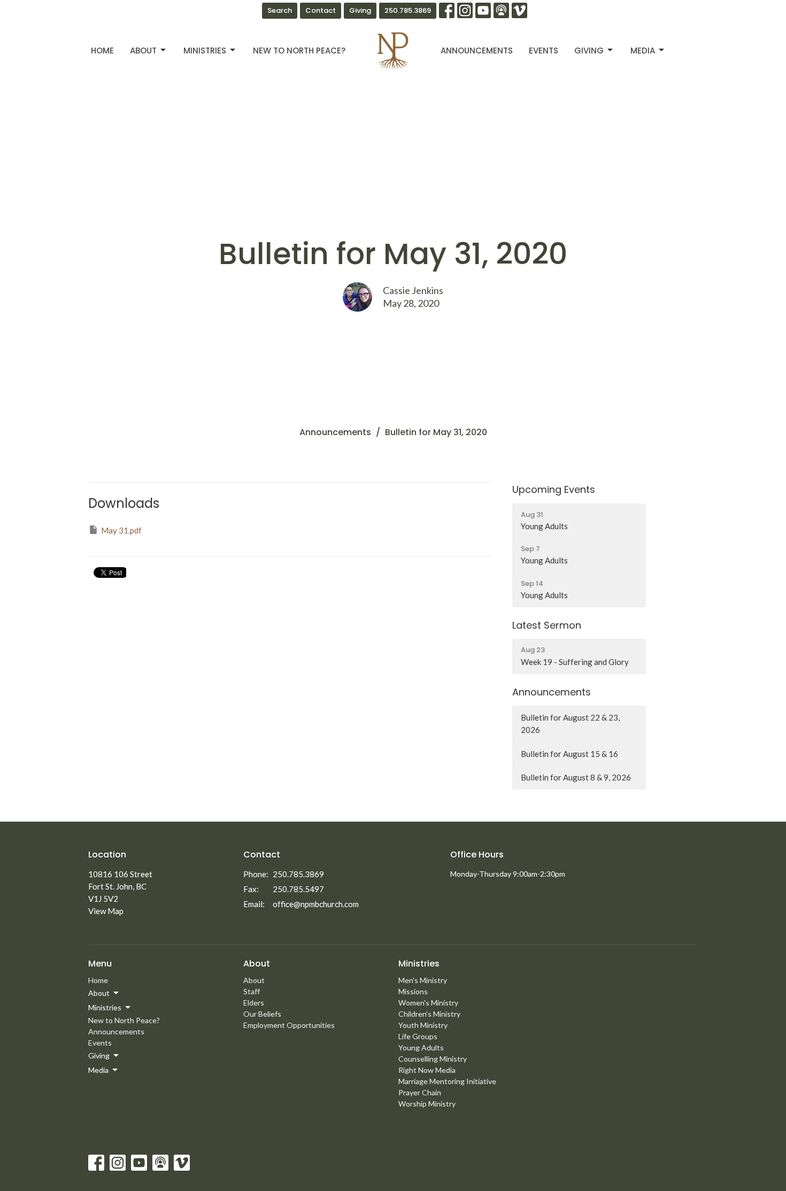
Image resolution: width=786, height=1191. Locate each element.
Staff (251, 991)
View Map (106, 911)
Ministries (204, 50)
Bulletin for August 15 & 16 (569, 754)
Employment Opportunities (289, 1025)
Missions (413, 991)
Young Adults (421, 1047)
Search (279, 10)
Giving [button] (99, 1055)
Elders (253, 1002)
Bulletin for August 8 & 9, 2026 (576, 777)
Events (543, 50)
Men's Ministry (422, 980)
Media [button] (98, 1069)
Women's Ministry (428, 1002)
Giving (360, 10)
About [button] (99, 992)
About (143, 50)
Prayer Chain (419, 1092)
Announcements (477, 50)
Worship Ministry (427, 1103)
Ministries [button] (104, 1007)
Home (102, 50)
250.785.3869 (407, 10)
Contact (320, 10)
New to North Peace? (299, 50)
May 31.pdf (121, 530)
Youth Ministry (423, 1025)
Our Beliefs (262, 1013)
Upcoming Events (553, 489)
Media (642, 50)
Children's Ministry (429, 1013)
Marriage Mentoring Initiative (447, 1081)
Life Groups (417, 1036)
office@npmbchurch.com (316, 904)
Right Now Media (427, 1069)
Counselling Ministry (432, 1058)
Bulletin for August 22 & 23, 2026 (570, 723)
